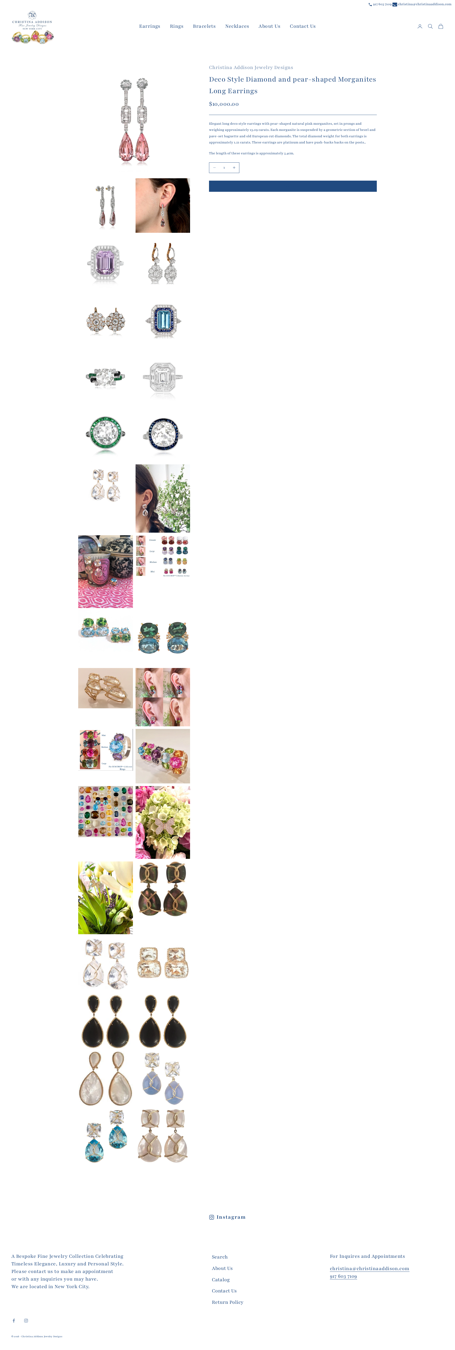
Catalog (221, 1280)
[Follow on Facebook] (13, 1320)
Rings (176, 26)
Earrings (149, 26)
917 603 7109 (382, 4)
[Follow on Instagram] (26, 1320)
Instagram (231, 1217)
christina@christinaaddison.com (424, 4)
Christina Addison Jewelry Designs (251, 67)
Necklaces (237, 26)
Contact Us (303, 26)
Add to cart (293, 186)
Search (220, 1257)
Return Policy (227, 1302)
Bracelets (204, 26)
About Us (269, 26)
